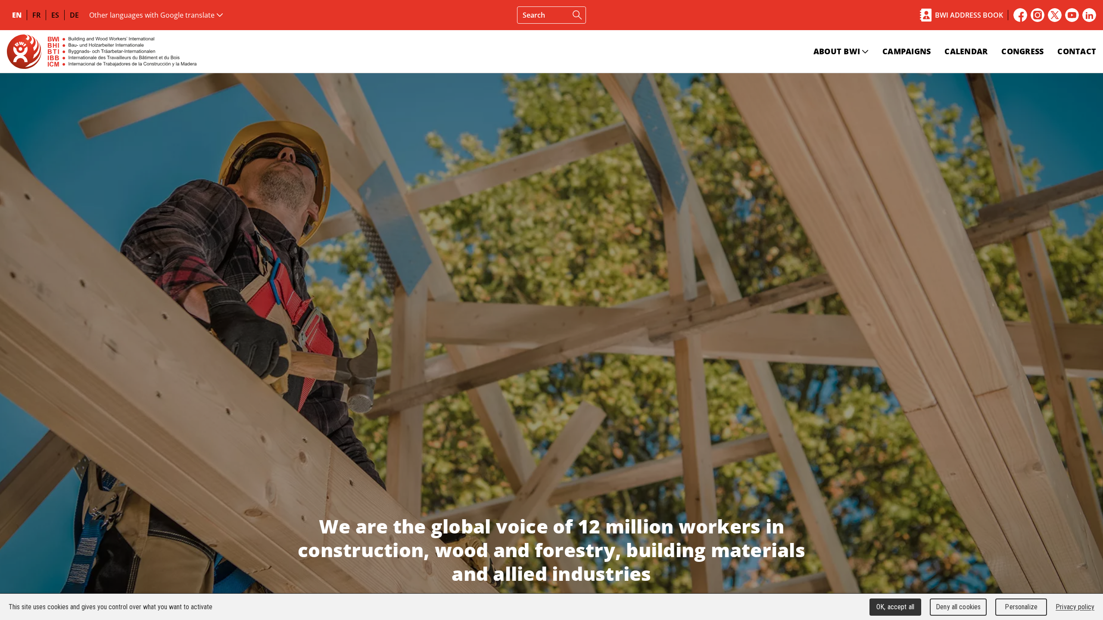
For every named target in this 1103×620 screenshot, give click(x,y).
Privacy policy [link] (1075, 607)
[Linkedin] (1089, 15)
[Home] (101, 51)
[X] (1055, 15)
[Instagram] (1037, 15)
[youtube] (1072, 15)
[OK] (577, 15)
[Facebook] (1020, 15)
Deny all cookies (958, 607)
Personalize (1021, 607)
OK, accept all (895, 607)
